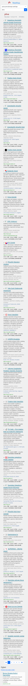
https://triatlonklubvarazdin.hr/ (10, 422)
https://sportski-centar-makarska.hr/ (11, 655)
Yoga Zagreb (11, 197)
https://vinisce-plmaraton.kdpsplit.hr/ (11, 281)
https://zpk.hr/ (6, 142)
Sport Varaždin (13, 315)
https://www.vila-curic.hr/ (9, 307)
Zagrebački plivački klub (16, 127)
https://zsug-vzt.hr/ (7, 71)
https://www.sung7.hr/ (8, 599)
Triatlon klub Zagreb (14, 150)
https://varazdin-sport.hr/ (9, 332)
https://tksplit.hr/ (7, 450)
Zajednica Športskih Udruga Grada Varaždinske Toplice (13, 52)
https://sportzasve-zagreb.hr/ (10, 629)
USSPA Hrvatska (14, 339)
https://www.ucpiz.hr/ (8, 394)
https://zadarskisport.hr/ (9, 190)
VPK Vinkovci (12, 221)
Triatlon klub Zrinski (14, 78)
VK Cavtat (11, 243)
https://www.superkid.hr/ (9, 573)
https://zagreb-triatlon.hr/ (9, 164)
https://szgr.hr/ (6, 504)
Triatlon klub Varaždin (15, 401)
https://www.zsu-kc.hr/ (8, 42)
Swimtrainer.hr (13, 534)
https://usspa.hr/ (7, 361)
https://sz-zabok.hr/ (7, 478)
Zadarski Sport (12, 171)
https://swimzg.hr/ (7, 527)
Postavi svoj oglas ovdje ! (8, 670)
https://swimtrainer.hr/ (8, 541)
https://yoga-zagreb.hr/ (8, 214)
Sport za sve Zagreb (15, 606)
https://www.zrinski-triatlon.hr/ (10, 98)
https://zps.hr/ (6, 120)
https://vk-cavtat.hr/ (7, 255)
